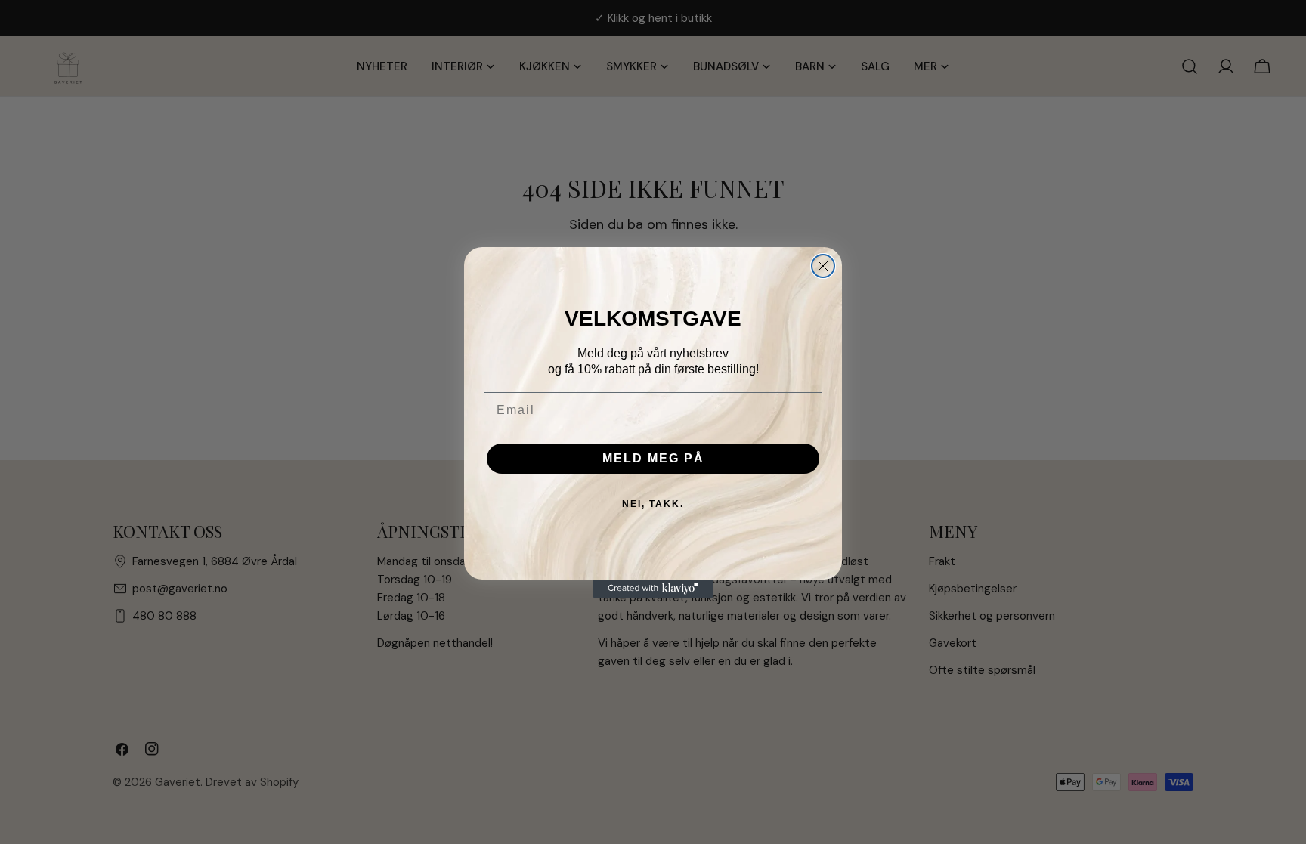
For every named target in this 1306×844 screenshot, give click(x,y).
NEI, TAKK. (653, 504)
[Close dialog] (823, 266)
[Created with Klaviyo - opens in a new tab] (653, 589)
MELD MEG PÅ (653, 458)
